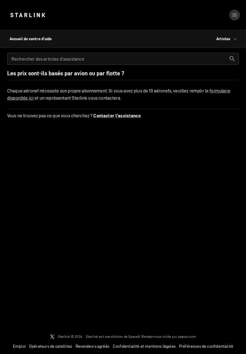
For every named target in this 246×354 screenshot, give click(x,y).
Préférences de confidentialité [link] (206, 346)
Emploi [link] (19, 346)
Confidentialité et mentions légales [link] (144, 346)
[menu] (234, 15)
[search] (232, 59)
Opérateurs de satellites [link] (50, 346)
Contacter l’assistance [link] (116, 115)
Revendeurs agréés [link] (92, 346)
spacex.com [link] (187, 336)
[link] (28, 15)
